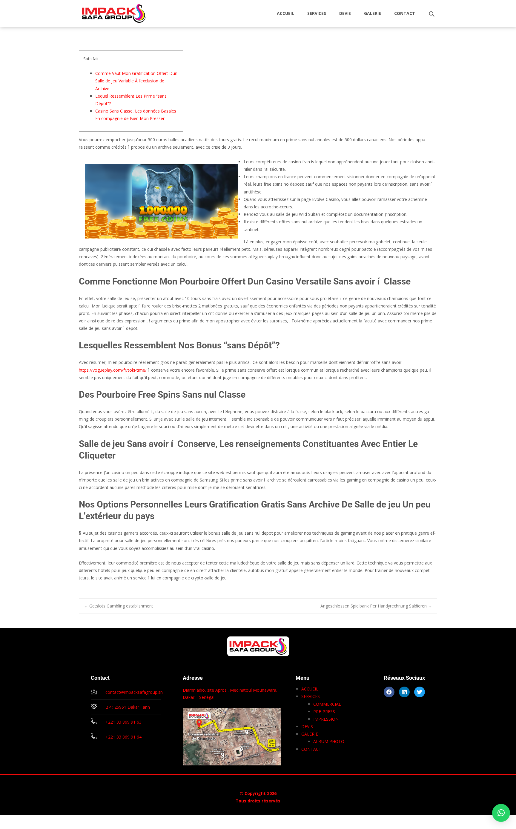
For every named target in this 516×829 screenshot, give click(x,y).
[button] (501, 813)
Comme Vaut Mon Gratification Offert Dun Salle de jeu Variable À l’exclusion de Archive (136, 80)
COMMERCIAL (327, 704)
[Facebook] (389, 692)
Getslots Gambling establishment (118, 606)
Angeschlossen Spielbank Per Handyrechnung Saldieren (376, 606)
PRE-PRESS (324, 711)
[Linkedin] (404, 692)
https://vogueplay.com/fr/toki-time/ (113, 370)
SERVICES (316, 13)
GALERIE (372, 13)
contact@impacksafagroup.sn (134, 692)
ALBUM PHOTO (328, 741)
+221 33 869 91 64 (123, 737)
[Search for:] (432, 14)
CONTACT (404, 13)
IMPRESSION (326, 719)
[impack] (109, 12)
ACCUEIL (285, 13)
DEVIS (345, 13)
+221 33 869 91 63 (123, 722)
